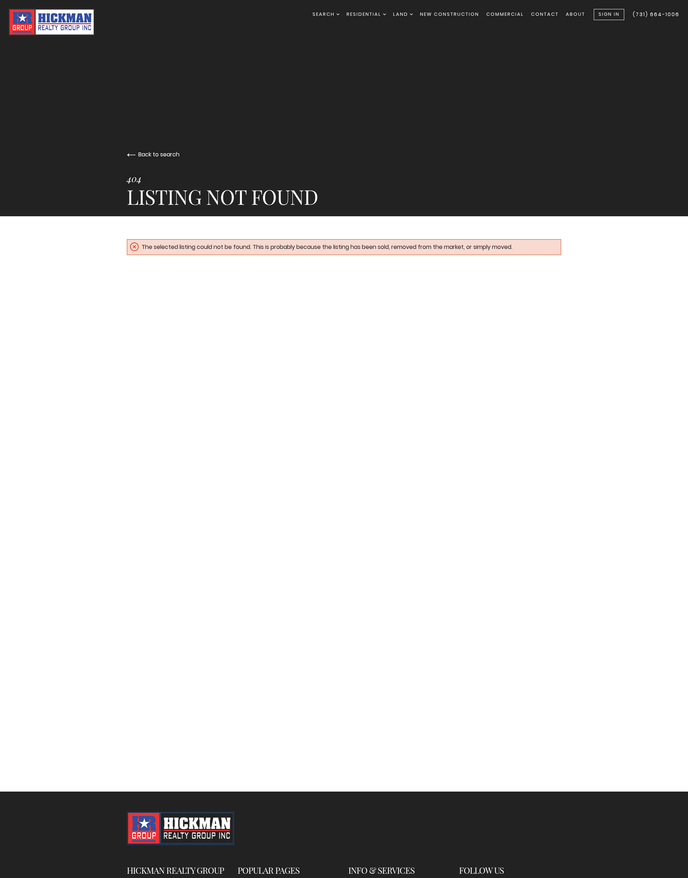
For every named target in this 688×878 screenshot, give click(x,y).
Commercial (505, 14)
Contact (545, 14)
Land (401, 14)
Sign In (609, 14)
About (575, 14)
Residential (365, 14)
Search (324, 14)
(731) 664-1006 (656, 14)
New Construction (449, 14)
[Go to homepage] (59, 22)
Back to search (159, 154)
